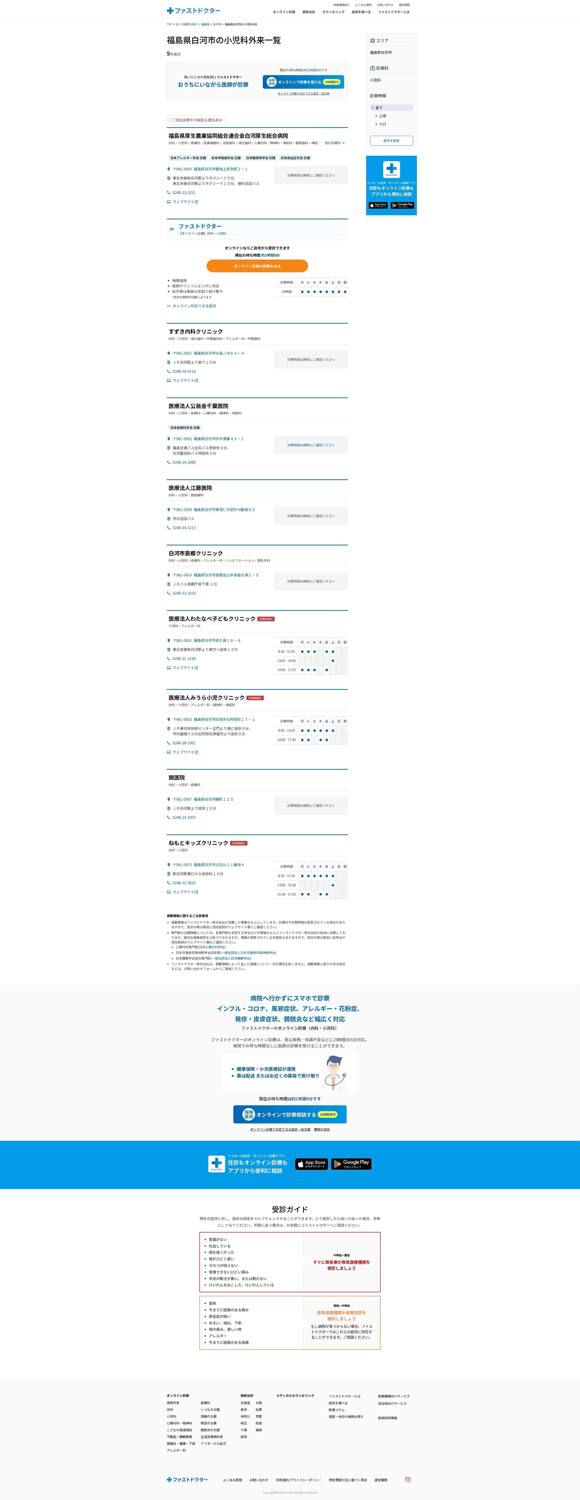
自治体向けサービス (392, 1403)
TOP (169, 24)
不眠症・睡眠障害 (179, 1436)
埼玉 (244, 1423)
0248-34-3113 (184, 527)
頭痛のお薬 (209, 1416)
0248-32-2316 (184, 593)
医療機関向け (342, 5)
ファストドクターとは (394, 12)
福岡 (259, 1430)
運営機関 (404, 5)
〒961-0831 (207, 640)
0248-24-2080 (184, 462)
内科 (170, 1409)
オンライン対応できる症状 (194, 305)
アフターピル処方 (213, 1443)
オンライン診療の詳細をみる (257, 266)
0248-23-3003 (184, 817)
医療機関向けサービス (394, 1396)
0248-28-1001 (184, 742)
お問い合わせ (385, 5)
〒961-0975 (208, 864)
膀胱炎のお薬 (210, 1430)
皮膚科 (205, 1402)
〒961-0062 (208, 438)
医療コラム (337, 1409)
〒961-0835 (214, 719)
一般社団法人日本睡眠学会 (231, 958)
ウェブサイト (183, 201)
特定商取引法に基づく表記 (348, 1480)
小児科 (171, 1416)
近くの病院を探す (187, 24)
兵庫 (259, 1409)
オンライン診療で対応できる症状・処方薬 (303, 93)
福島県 (205, 24)
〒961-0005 (210, 169)
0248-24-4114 (184, 371)
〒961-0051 (208, 353)
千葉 (244, 1430)
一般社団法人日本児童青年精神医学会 (248, 952)
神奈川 (245, 1416)
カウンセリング (333, 12)
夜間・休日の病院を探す (346, 1416)
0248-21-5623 (184, 882)
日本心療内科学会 (212, 947)
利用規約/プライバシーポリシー (298, 1480)
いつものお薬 (210, 1409)
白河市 (217, 24)
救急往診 (308, 12)
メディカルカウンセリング (295, 1395)
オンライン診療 (284, 12)
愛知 (244, 1436)
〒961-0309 (214, 509)
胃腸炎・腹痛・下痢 (181, 1443)
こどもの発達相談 (179, 1430)
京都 (259, 1416)
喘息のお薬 (209, 1423)
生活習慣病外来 (212, 1436)
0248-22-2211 (184, 192)
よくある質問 (363, 5)
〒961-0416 (216, 575)
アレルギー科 (176, 1450)
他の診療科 (333, 143)
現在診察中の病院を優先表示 (198, 120)
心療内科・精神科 (179, 1423)
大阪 (259, 1402)
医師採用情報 (387, 1418)
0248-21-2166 (184, 658)
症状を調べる (361, 12)
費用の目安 (322, 1129)
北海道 (245, 1402)
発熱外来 (173, 1402)
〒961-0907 (203, 799)
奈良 (259, 1423)
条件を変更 (391, 140)
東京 (244, 1409)
